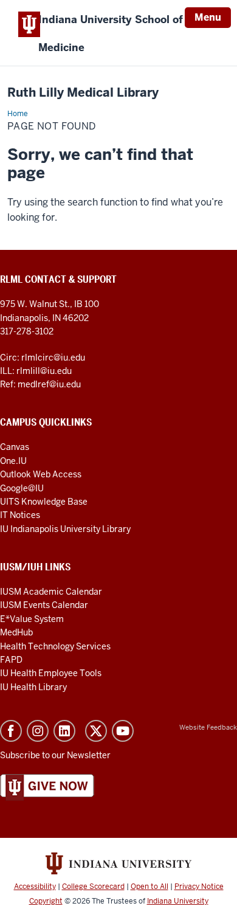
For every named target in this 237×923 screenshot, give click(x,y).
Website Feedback (208, 727)
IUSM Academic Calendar (51, 591)
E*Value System (32, 619)
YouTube (123, 731)
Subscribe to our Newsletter (55, 755)
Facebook (11, 731)
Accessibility (35, 886)
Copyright (46, 901)
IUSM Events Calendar (44, 605)
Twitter (96, 731)
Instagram (38, 731)
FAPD (11, 659)
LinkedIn (64, 731)
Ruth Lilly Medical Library (83, 93)
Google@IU (22, 488)
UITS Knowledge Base (44, 501)
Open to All (149, 886)
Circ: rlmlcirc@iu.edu (42, 357)
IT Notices (20, 515)
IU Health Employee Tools (50, 673)
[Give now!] (47, 786)
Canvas (14, 446)
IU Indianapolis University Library (65, 529)
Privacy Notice (199, 886)
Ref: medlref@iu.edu (40, 384)
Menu (207, 17)
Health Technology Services (55, 646)
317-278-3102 (26, 331)
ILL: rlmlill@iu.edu (36, 370)
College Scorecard (93, 886)
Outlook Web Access (40, 474)
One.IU (13, 460)
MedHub (17, 632)
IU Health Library (33, 687)
